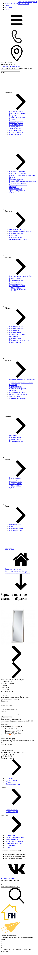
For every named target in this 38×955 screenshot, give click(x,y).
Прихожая (8, 211)
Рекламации (10, 845)
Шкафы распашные (16, 121)
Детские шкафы (15, 342)
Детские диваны (15, 288)
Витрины (12, 115)
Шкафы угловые (15, 338)
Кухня (7, 506)
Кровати (8, 360)
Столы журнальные (16, 132)
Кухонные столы (15, 524)
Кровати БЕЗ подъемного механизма (22, 181)
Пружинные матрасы (17, 392)
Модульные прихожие (17, 229)
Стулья (11, 526)
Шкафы (8, 308)
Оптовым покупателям (14, 843)
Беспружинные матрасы (18, 394)
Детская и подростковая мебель (20, 276)
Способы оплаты (12, 810)
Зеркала (12, 192)
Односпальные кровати (17, 183)
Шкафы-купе (14, 330)
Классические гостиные (18, 113)
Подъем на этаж (11, 780)
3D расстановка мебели (14, 841)
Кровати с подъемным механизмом (22, 175)
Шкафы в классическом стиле (20, 340)
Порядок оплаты (12, 808)
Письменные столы (16, 125)
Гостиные (8, 93)
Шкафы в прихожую (16, 233)
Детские (8, 258)
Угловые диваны (15, 128)
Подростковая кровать (17, 286)
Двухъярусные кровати (17, 290)
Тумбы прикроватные (17, 191)
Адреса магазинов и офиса (15, 837)
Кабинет (8, 417)
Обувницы (13, 235)
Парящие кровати (15, 387)
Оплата (7, 5)
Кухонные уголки (15, 482)
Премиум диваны (15, 484)
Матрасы (12, 187)
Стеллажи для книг (16, 123)
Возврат (9, 847)
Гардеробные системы (17, 334)
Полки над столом (15, 282)
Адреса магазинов (11, 3)
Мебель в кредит (12, 812)
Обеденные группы (16, 528)
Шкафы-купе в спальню (18, 185)
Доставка (8, 7)
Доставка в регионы (13, 784)
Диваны (8, 459)
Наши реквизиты (12, 839)
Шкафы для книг (15, 332)
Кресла (11, 488)
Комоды (12, 119)
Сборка (7, 9)
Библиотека (13, 336)
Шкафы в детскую (15, 284)
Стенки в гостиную (16, 111)
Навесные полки (15, 134)
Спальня (8, 153)
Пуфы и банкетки (15, 237)
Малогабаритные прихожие (19, 239)
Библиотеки (13, 435)
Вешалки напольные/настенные (20, 231)
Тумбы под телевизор (17, 117)
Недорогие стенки (15, 130)
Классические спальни (17, 173)
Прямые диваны (15, 127)
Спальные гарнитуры (17, 171)
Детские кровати (15, 278)
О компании (10, 835)
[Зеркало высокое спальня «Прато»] (18, 644)
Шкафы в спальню (16, 179)
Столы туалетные (15, 189)
